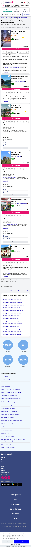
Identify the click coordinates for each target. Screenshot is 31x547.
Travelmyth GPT (5, 472)
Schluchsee (19, 37)
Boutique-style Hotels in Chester (12, 334)
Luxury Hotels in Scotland (7, 376)
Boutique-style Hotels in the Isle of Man (11, 420)
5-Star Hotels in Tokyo (6, 405)
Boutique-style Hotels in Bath (11, 315)
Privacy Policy (14, 546)
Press (2, 459)
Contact (3, 470)
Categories (4, 462)
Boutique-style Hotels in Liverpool (12, 329)
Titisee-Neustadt (20, 81)
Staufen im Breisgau (21, 203)
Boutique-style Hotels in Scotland (12, 313)
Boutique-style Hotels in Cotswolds (12, 323)
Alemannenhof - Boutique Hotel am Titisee (19, 77)
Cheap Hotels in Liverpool (8, 447)
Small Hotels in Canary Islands (9, 395)
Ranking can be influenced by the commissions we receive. (15, 27)
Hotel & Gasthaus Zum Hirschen (18, 200)
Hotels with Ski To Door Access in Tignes (11, 383)
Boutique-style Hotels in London (12, 299)
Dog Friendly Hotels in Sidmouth (9, 411)
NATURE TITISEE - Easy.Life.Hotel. (16, 106)
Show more (15, 148)
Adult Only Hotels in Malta (8, 380)
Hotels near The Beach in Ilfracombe (10, 414)
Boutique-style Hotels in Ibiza (11, 318)
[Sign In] (28, 2)
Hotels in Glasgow (5, 386)
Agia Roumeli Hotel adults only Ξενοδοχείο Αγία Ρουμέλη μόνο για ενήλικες (13, 440)
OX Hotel (14, 246)
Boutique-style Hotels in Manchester (13, 310)
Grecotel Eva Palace (6, 444)
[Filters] (2, 14)
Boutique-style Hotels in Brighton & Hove (14, 321)
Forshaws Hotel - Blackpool (8, 436)
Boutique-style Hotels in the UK (11, 307)
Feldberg (18, 156)
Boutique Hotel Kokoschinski (16, 153)
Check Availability (15, 49)
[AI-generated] (10, 56)
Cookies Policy (7, 546)
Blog (2, 466)
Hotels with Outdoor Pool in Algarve (10, 389)
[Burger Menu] (2, 2)
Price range (8, 14)
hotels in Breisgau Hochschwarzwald (18, 291)
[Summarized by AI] (10, 128)
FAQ (2, 468)
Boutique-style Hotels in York (11, 326)
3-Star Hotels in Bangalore (8, 408)
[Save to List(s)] (9, 31)
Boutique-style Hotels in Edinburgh (12, 302)
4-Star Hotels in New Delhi (8, 424)
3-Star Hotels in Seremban (8, 430)
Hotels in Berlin (5, 427)
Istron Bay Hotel (5, 433)
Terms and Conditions (22, 546)
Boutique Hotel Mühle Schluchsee (18, 32)
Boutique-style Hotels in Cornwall (12, 331)
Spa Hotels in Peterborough (8, 402)
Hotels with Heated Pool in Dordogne (11, 398)
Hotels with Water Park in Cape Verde (11, 392)
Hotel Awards (5, 464)
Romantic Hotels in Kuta (7, 417)
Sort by (17, 14)
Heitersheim (19, 249)
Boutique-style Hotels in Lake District (13, 305)
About (3, 457)
